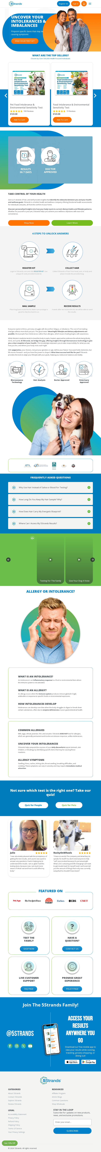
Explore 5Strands (15, 1100)
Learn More (72, 223)
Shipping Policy (14, 1125)
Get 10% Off (9, 1143)
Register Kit (63, 4)
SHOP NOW (29, 948)
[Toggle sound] (32, 538)
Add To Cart (19, 119)
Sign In (75, 4)
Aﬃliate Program (59, 1093)
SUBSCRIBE (72, 1130)
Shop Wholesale (58, 1104)
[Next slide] (95, 95)
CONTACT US (72, 948)
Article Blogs (57, 1097)
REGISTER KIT (39, 271)
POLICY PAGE (72, 989)
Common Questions (60, 1100)
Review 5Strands (14, 1104)
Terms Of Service (15, 1128)
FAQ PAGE (28, 989)
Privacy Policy (13, 1118)
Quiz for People (33, 805)
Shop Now (29, 223)
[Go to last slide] (6, 95)
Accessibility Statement (17, 1114)
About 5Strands (14, 1093)
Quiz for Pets (69, 805)
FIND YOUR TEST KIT (25, 41)
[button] (84, 3)
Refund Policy (13, 1121)
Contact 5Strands (15, 1097)
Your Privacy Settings (16, 1132)
